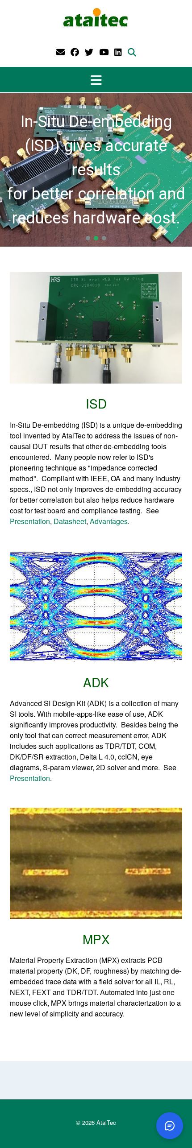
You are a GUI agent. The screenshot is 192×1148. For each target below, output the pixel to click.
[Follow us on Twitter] (89, 51)
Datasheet (70, 521)
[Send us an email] (60, 51)
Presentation (30, 521)
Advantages (109, 521)
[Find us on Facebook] (75, 51)
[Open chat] (169, 1125)
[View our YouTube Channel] (104, 51)
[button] (96, 79)
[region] (96, 170)
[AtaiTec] (96, 18)
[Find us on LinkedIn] (118, 51)
